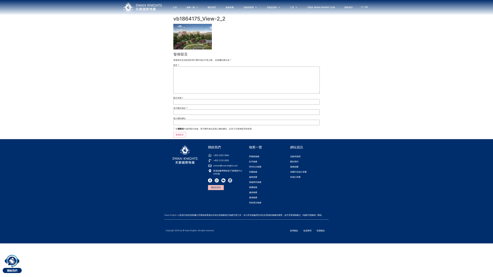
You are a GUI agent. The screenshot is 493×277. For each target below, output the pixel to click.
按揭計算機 (295, 177)
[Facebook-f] (210, 180)
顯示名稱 (178, 98)
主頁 (175, 7)
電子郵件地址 (180, 108)
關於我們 (212, 7)
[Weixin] (223, 180)
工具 (292, 7)
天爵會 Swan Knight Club (321, 7)
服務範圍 (230, 7)
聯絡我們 (348, 7)
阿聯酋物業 (254, 156)
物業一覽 (191, 7)
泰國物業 (253, 187)
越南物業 (253, 192)
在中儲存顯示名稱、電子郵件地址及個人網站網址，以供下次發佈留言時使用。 (215, 129)
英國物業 (253, 171)
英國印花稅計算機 (298, 171)
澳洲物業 (253, 197)
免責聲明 (307, 230)
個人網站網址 (179, 118)
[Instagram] (217, 180)
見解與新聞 (248, 7)
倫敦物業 (253, 177)
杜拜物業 (253, 161)
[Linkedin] (230, 180)
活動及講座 (272, 7)
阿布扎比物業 (255, 166)
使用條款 (294, 230)
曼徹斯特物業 (255, 182)
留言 (176, 65)
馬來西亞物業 (255, 202)
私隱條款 (321, 230)
